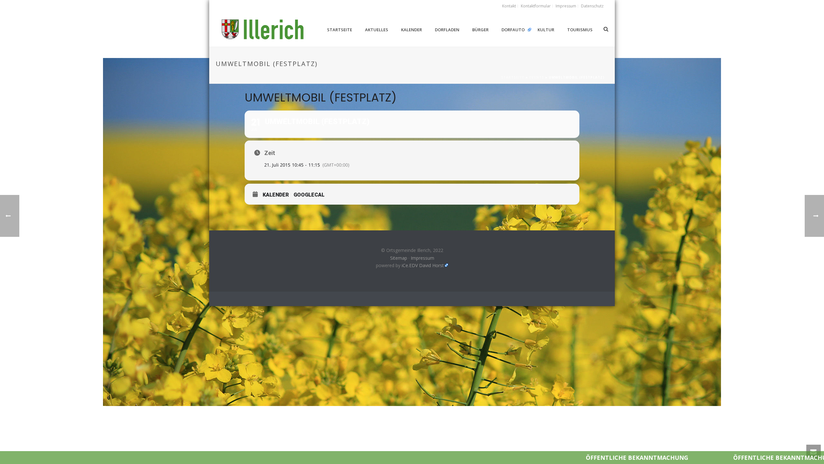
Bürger (480, 30)
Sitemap (398, 258)
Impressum (422, 258)
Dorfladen (447, 30)
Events (536, 77)
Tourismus (580, 30)
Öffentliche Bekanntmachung (583, 457)
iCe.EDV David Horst (423, 265)
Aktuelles (376, 30)
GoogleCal (309, 195)
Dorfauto (513, 30)
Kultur (546, 30)
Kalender (411, 30)
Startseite (339, 30)
